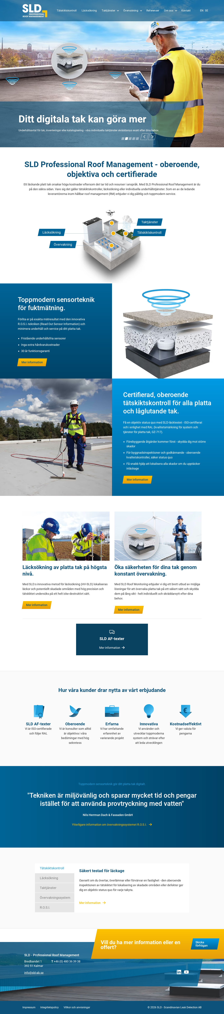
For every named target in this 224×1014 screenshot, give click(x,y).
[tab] (54, 868)
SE (206, 10)
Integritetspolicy (49, 1007)
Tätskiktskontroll (67, 10)
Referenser (152, 10)
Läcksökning (89, 10)
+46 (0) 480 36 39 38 (67, 961)
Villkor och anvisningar (77, 1007)
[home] (34, 10)
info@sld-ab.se (34, 972)
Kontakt (186, 10)
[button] (110, 10)
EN (201, 10)
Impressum (28, 1007)
